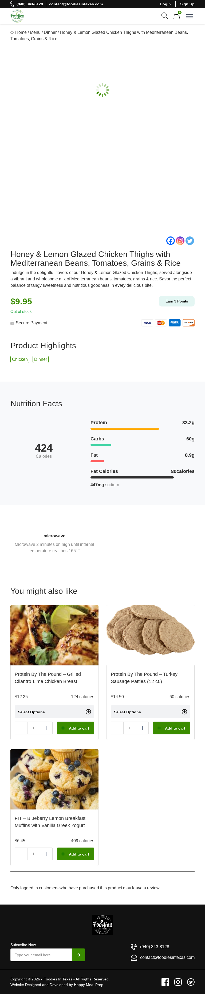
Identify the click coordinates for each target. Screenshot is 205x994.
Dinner (50, 32)
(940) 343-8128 (30, 4)
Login (165, 4)
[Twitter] (190, 240)
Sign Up (187, 4)
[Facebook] (170, 240)
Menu (35, 32)
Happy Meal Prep (88, 985)
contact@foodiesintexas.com (76, 4)
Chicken (20, 359)
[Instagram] (180, 240)
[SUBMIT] (78, 954)
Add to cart (79, 728)
